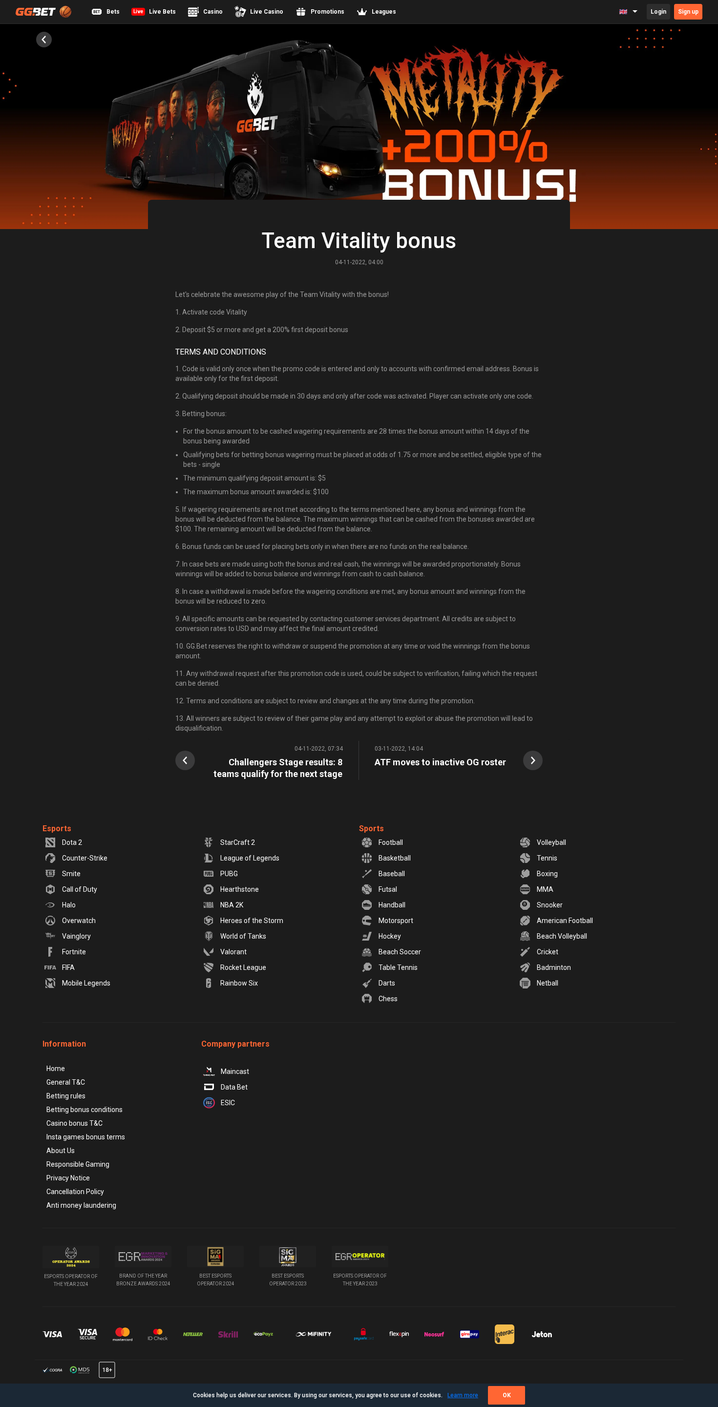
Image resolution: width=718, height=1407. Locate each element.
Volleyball (551, 842)
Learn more (462, 1395)
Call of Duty (79, 889)
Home (55, 1068)
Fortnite (74, 952)
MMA (545, 889)
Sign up (688, 11)
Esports (56, 828)
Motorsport (396, 920)
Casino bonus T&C (74, 1123)
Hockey (390, 936)
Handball (392, 905)
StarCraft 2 (237, 842)
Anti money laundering (81, 1205)
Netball (547, 983)
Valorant (233, 952)
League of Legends (249, 858)
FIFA (68, 967)
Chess (388, 999)
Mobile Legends (86, 983)
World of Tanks (243, 936)
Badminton (554, 967)
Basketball (395, 858)
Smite (71, 874)
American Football (565, 920)
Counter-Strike (84, 858)
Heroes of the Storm (251, 920)
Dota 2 (72, 842)
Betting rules (65, 1096)
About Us (60, 1151)
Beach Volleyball (562, 936)
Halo (69, 905)
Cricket (547, 952)
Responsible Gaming (77, 1164)
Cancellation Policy (75, 1192)
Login (658, 11)
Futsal (388, 889)
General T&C (65, 1082)
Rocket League (243, 967)
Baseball (392, 874)
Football (391, 842)
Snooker (550, 905)
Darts (387, 983)
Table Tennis (398, 967)
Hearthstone (239, 889)
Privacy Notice (68, 1178)
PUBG (229, 874)
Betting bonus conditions (84, 1109)
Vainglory (76, 936)
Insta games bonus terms (85, 1137)
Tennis (547, 858)
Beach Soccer (400, 952)
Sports (371, 828)
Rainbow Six (239, 983)
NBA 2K (231, 905)
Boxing (547, 874)
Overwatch (79, 920)
